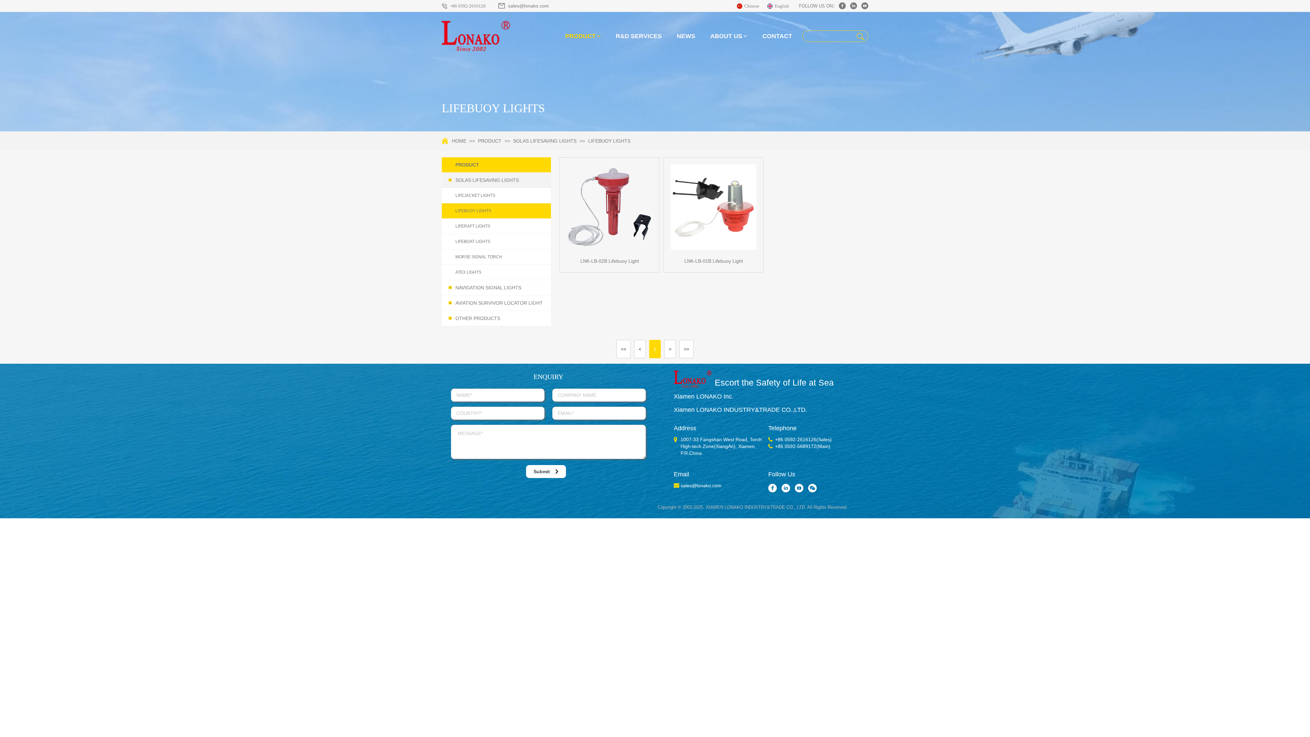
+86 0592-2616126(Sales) (803, 439)
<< (623, 349)
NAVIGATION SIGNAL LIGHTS (485, 287)
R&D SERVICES (639, 36)
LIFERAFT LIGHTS (472, 226)
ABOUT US (726, 36)
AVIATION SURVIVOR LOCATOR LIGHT (496, 303)
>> (686, 349)
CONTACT (777, 36)
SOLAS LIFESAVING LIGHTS (545, 141)
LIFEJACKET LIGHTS (475, 195)
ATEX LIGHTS (468, 272)
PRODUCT (580, 36)
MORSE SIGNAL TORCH (478, 257)
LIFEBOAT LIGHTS (472, 241)
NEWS (686, 36)
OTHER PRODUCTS (474, 318)
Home (459, 141)
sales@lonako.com (528, 6)
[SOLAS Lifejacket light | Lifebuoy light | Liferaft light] (476, 35)
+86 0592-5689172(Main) (802, 446)
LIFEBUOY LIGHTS (609, 141)
